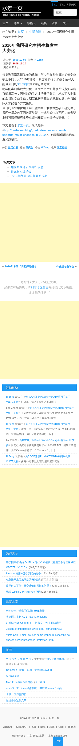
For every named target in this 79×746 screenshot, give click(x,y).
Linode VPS (61, 735)
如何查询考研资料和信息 (27, 167)
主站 (54, 5)
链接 (44, 23)
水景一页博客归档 (16, 694)
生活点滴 (35, 31)
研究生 (29, 147)
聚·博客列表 (13, 676)
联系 (52, 726)
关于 (66, 23)
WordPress (18, 735)
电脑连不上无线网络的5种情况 (23, 579)
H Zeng (39, 59)
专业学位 (23, 84)
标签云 (31, 23)
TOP (58, 741)
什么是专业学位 (21, 171)
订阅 (61, 726)
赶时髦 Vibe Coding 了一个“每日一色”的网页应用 (33, 622)
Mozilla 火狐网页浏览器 (19, 682)
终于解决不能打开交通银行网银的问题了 (29, 585)
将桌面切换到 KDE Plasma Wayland (26, 616)
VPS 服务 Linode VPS (18, 658)
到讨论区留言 (39, 287)
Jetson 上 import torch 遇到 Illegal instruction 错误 (34, 628)
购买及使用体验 (55, 658)
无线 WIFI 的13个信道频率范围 (23, 591)
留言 (55, 23)
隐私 (43, 726)
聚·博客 (72, 726)
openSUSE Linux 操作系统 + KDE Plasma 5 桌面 (34, 688)
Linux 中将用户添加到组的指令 (23, 573)
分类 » (17, 23)
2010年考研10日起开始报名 (29, 176)
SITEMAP (21, 726)
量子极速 (40, 682)
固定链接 (62, 147)
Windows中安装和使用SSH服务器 (25, 610)
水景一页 (12, 8)
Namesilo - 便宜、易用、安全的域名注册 (29, 670)
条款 (33, 726)
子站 (62, 5)
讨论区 (71, 5)
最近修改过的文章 (16, 700)
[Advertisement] (39, 222)
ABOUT (7, 726)
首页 (5, 23)
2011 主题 (38, 735)
